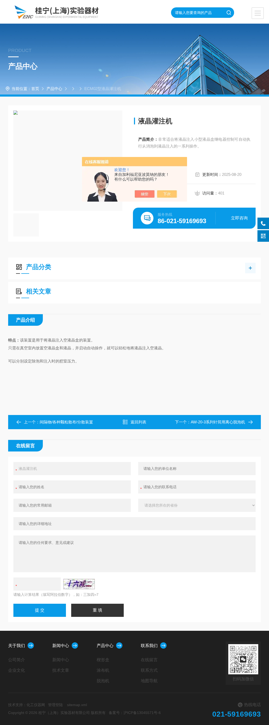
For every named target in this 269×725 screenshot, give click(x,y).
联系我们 (149, 645)
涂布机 (103, 670)
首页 (35, 88)
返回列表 (138, 422)
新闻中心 (60, 645)
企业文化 (16, 670)
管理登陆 (55, 705)
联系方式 (149, 670)
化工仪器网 (36, 705)
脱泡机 (103, 681)
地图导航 (149, 681)
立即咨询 (239, 218)
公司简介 (16, 660)
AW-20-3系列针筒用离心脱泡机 (218, 422)
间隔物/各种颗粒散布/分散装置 (66, 422)
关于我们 (16, 645)
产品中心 (54, 88)
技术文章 (60, 670)
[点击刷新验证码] (79, 584)
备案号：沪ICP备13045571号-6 (135, 713)
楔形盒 (103, 660)
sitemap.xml (77, 705)
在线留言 (149, 660)
